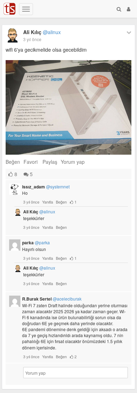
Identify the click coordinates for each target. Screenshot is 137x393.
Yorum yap (73, 161)
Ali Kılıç (42, 32)
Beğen (13, 161)
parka (36, 242)
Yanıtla (47, 202)
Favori (31, 161)
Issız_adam (46, 186)
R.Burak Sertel (51, 299)
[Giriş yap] (128, 9)
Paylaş (50, 161)
